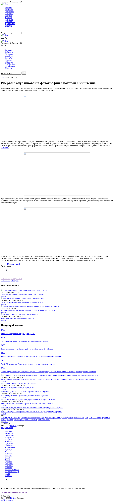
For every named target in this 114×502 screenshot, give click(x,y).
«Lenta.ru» (5, 148)
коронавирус (39, 418)
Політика (8, 456)
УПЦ (7, 418)
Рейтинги (9, 10)
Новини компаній (12, 470)
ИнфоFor (8, 476)
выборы (47, 420)
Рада (67, 418)
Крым (71, 418)
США (11, 418)
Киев (82, 418)
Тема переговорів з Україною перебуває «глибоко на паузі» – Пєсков (27, 404)
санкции (10, 420)
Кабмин (77, 418)
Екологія (8, 468)
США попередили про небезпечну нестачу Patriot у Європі (23, 294)
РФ (15, 418)
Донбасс (48, 418)
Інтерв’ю (8, 16)
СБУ (18, 418)
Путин (21, 420)
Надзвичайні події (12, 472)
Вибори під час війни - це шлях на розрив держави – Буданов (24, 396)
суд (103, 418)
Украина (54, 418)
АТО (3, 418)
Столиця (8, 18)
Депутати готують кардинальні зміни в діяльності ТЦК (22, 302)
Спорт (7, 460)
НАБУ (29, 420)
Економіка (9, 454)
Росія (32, 418)
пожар (34, 420)
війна (99, 418)
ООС (91, 418)
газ (25, 420)
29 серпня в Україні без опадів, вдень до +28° (18, 387)
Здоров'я (8, 462)
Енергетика (9, 437)
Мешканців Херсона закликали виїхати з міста (18, 318)
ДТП (63, 418)
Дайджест (9, 20)
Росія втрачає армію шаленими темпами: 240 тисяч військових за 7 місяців (29, 310)
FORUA (13, 426)
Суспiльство (10, 24)
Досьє (7, 474)
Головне (8, 8)
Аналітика (9, 14)
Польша (41, 420)
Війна (7, 458)
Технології (9, 464)
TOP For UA (10, 22)
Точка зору (9, 12)
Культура (8, 26)
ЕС (59, 418)
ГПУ (95, 418)
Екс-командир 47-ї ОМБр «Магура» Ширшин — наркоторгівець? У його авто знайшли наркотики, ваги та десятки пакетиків (48, 379)
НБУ (86, 418)
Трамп (16, 420)
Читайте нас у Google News (11, 279)
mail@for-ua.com (7, 428)
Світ (7, 452)
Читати (3, 296)
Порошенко (25, 418)
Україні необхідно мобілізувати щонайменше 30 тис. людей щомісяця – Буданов (31, 412)
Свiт (2, 77)
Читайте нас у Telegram (9, 281)
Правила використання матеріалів (14, 492)
